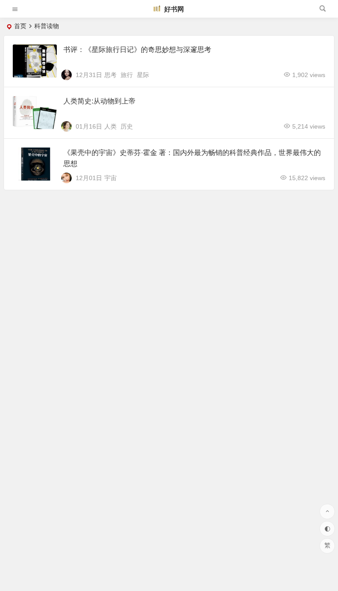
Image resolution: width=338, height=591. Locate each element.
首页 (20, 26)
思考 (110, 74)
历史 (127, 126)
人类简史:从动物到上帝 (99, 101)
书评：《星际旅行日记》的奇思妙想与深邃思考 (137, 49)
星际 (143, 74)
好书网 (173, 9)
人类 (110, 126)
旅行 (127, 74)
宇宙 (110, 177)
